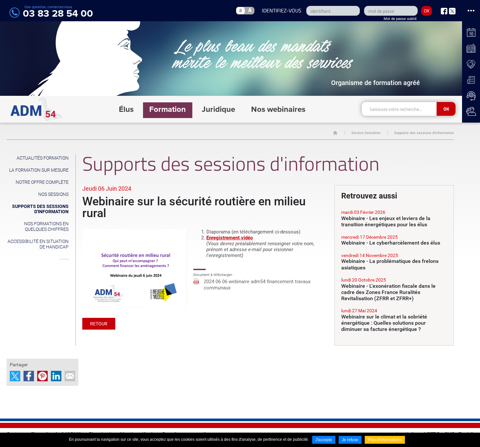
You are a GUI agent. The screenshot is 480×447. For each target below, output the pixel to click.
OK (426, 10)
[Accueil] (36, 109)
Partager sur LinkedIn (56, 376)
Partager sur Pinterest (42, 376)
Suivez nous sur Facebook (444, 11)
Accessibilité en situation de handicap (38, 244)
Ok (446, 108)
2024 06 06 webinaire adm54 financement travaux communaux (257, 285)
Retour (98, 323)
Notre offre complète (42, 182)
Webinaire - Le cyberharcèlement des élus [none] (390, 243)
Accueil (335, 132)
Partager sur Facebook (29, 376)
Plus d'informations (385, 440)
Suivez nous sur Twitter (452, 11)
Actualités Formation (43, 158)
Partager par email (70, 376)
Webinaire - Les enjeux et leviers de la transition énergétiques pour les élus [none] (385, 221)
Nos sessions (53, 194)
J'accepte (323, 440)
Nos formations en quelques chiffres (46, 226)
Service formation (365, 133)
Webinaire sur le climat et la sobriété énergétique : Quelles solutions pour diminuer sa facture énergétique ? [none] (384, 323)
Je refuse (350, 440)
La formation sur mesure (39, 170)
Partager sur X (15, 376)
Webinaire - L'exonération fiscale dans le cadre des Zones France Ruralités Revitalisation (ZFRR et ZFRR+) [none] (388, 292)
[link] (394, 219)
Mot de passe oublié (400, 19)
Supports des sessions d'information (424, 133)
